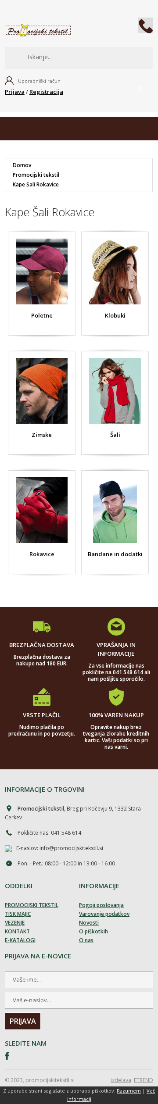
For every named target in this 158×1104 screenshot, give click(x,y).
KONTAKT (17, 931)
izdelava (121, 1080)
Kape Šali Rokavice (36, 184)
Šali (115, 435)
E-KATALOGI (20, 940)
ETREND (143, 1080)
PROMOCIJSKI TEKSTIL (31, 905)
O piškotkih (93, 931)
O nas (86, 940)
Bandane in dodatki (115, 554)
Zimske (42, 435)
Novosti (89, 922)
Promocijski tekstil (36, 175)
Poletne (41, 315)
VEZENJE (15, 922)
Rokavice (41, 554)
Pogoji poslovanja (101, 905)
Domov (22, 165)
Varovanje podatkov (104, 914)
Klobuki (115, 315)
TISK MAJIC (18, 914)
